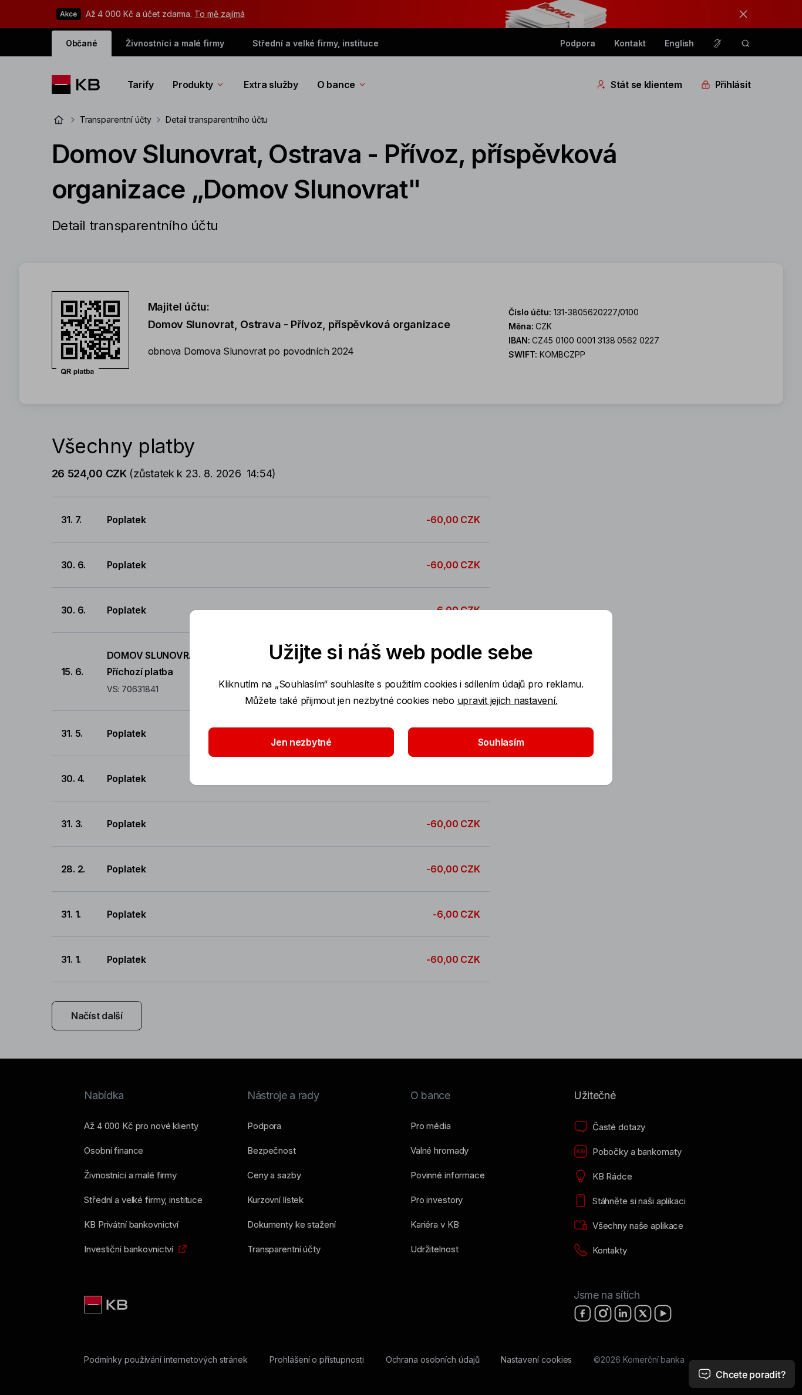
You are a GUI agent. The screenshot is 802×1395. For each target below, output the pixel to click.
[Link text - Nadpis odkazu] (107, 1304)
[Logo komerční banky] (80, 84)
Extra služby (271, 84)
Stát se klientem (646, 84)
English (680, 43)
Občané (82, 43)
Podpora (577, 43)
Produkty (193, 84)
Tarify (140, 84)
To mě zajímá (219, 14)
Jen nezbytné (301, 742)
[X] (642, 1313)
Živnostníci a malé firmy (175, 43)
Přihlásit (733, 84)
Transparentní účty (115, 119)
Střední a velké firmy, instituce (315, 43)
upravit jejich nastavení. (507, 700)
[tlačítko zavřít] (740, 14)
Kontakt (630, 43)
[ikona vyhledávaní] (745, 43)
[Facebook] (583, 1313)
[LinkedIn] (623, 1313)
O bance (336, 84)
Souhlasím (501, 742)
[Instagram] (603, 1313)
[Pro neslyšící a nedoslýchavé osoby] (717, 43)
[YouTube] (662, 1313)
